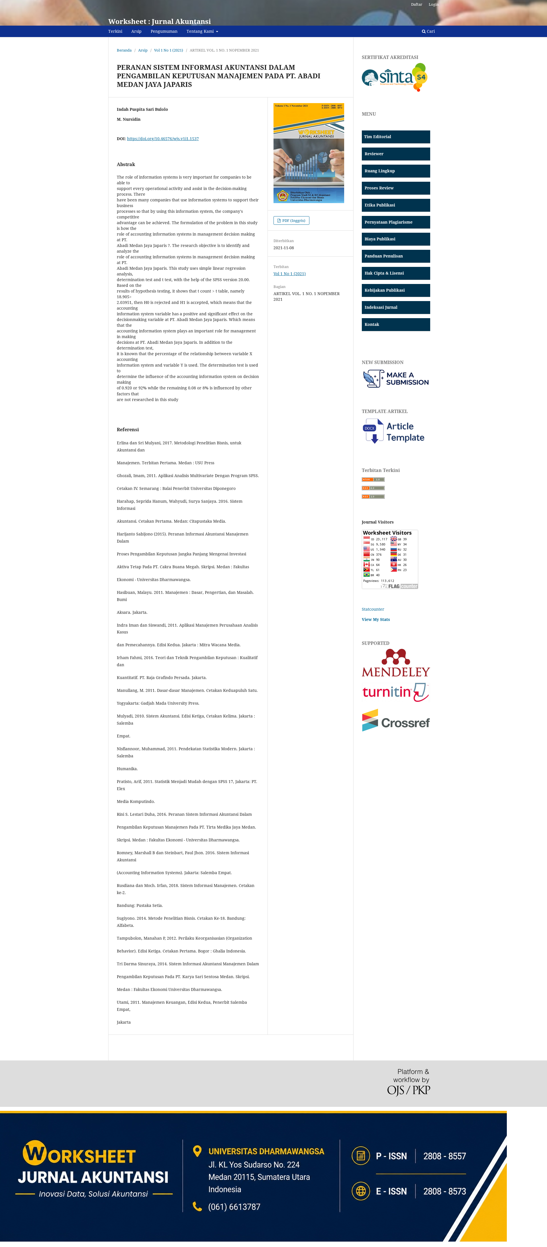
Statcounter (373, 609)
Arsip (136, 31)
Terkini (115, 31)
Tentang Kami (201, 31)
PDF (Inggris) (293, 220)
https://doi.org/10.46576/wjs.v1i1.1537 (163, 138)
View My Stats (376, 619)
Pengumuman (164, 31)
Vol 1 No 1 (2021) (168, 50)
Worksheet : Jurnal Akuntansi (159, 21)
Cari (430, 31)
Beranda (124, 50)
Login (434, 4)
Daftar (416, 4)
